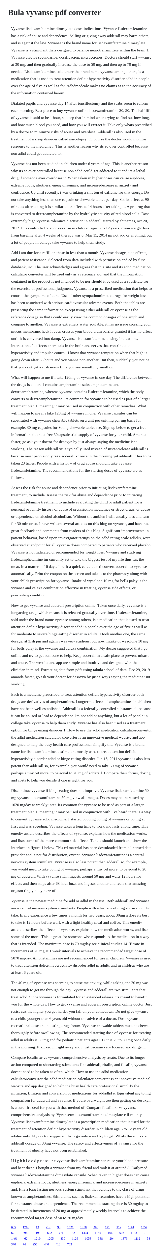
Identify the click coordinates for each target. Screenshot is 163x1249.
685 (13, 1227)
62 (12, 1233)
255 (35, 1244)
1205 (50, 1238)
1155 (98, 1233)
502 (121, 1233)
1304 (85, 1233)
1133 (134, 1233)
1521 (70, 1227)
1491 (14, 1238)
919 (118, 1227)
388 (100, 1238)
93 (58, 1227)
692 (49, 1233)
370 (13, 1244)
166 (110, 1233)
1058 (88, 1238)
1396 (24, 1233)
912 (48, 1227)
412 (58, 1244)
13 (37, 1227)
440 (46, 1244)
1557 (144, 1227)
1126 (75, 1238)
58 (148, 1238)
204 (112, 1238)
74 (24, 1244)
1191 (131, 1227)
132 (72, 1233)
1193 (37, 1233)
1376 (124, 1238)
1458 (83, 1227)
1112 (137, 1238)
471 (61, 1233)
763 (69, 1244)
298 (95, 1227)
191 (107, 1227)
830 (62, 1238)
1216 (26, 1227)
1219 (37, 1238)
